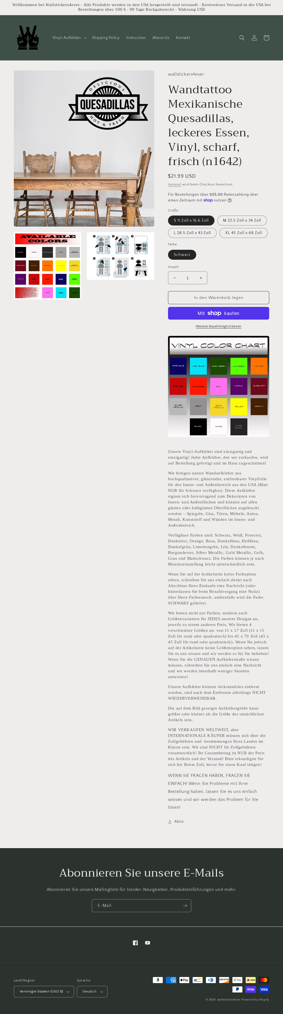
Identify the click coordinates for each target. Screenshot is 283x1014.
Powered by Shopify (255, 999)
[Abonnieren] (185, 905)
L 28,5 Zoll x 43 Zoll (192, 233)
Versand (174, 184)
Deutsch (89, 991)
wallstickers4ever (229, 999)
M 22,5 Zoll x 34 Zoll (242, 220)
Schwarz (182, 255)
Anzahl (173, 267)
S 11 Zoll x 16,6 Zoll (191, 220)
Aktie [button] (179, 821)
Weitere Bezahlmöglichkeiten (219, 326)
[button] (69, 38)
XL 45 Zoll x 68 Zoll (243, 233)
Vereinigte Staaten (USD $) (41, 991)
